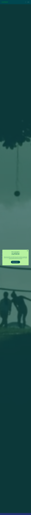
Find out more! (15, 262)
